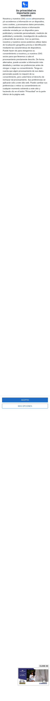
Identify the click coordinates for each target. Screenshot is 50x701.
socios (29, 19)
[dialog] (25, 350)
